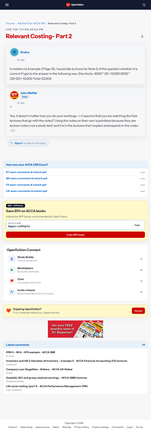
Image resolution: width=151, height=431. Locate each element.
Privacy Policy (81, 427)
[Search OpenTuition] (144, 5)
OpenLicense (42, 427)
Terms (139, 427)
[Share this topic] (142, 36)
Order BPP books (75, 234)
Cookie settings (100, 427)
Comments (118, 427)
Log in (130, 427)
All (143, 344)
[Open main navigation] (7, 5)
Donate (138, 310)
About (56, 427)
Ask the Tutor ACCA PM (31, 23)
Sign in (18, 143)
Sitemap (66, 427)
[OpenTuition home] (75, 4)
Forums (10, 23)
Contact (12, 427)
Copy (137, 225)
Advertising (26, 427)
